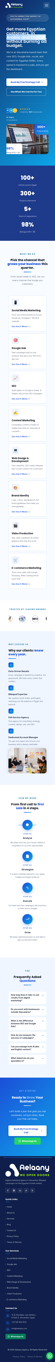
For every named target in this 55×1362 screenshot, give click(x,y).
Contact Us (11, 1230)
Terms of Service (14, 1242)
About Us (11, 1213)
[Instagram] (14, 1190)
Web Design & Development (19, 1282)
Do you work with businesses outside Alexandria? (25, 1010)
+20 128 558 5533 (19, 1322)
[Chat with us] (49, 1355)
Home (9, 1207)
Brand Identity (13, 1288)
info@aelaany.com (19, 1328)
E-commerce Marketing (17, 1299)
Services (10, 1219)
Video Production (14, 1294)
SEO (8, 1270)
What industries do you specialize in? (22, 1059)
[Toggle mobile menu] (46, 5)
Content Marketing (15, 1276)
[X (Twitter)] (32, 1190)
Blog (9, 1224)
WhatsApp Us (29, 1141)
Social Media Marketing (17, 1258)
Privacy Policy (13, 1236)
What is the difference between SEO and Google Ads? (23, 1024)
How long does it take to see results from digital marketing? (25, 998)
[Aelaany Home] (14, 5)
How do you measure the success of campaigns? (23, 1036)
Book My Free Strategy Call (25, 82)
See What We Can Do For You (26, 91)
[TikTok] (26, 1190)
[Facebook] (7, 1190)
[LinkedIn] (20, 1190)
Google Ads (12, 1264)
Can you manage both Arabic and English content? (25, 1048)
